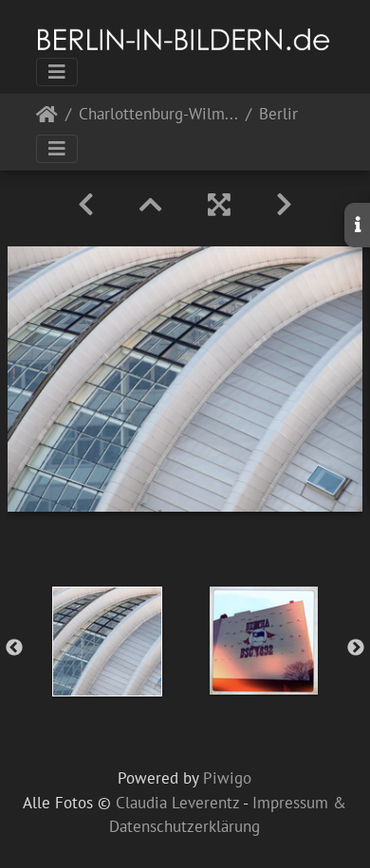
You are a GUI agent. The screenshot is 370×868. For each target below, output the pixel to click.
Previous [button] (14, 648)
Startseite (47, 118)
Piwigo (227, 778)
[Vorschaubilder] (151, 205)
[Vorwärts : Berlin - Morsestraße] (284, 205)
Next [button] (355, 648)
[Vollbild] (219, 205)
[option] (106, 641)
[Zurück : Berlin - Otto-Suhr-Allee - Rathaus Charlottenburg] (86, 205)
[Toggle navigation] (57, 72)
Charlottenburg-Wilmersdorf (158, 115)
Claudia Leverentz (177, 802)
